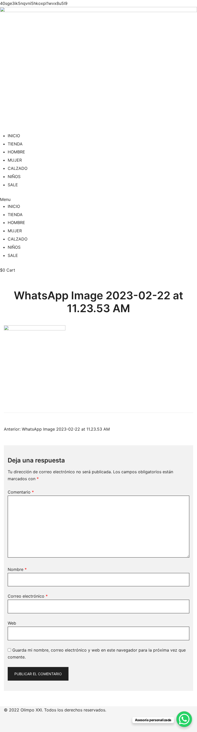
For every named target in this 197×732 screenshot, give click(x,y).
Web (12, 623)
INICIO (14, 135)
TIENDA (15, 143)
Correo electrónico (28, 596)
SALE (13, 184)
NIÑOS (14, 176)
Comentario (21, 492)
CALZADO (17, 168)
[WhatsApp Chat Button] (184, 719)
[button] (98, 199)
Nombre (17, 569)
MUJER (15, 160)
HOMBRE (16, 151)
